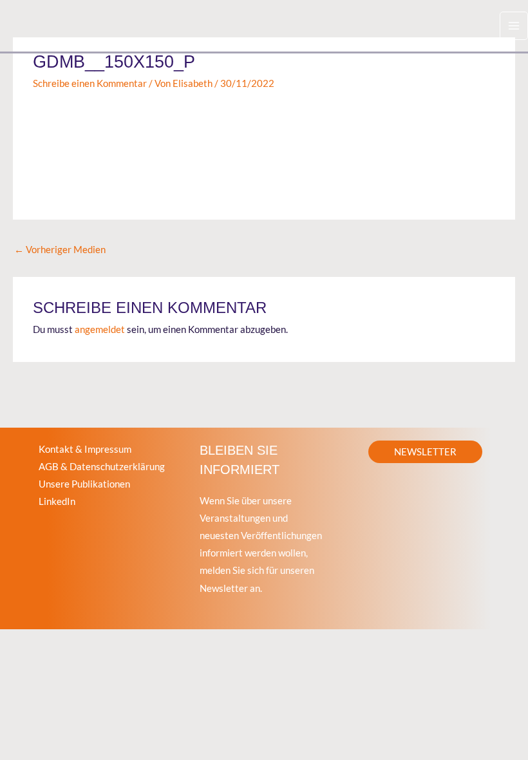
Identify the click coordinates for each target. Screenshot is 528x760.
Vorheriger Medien (60, 249)
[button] (425, 452)
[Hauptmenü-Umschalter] (514, 26)
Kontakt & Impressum (85, 449)
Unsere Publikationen (84, 484)
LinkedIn (57, 501)
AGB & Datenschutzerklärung (102, 466)
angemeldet (100, 329)
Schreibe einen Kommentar (90, 83)
